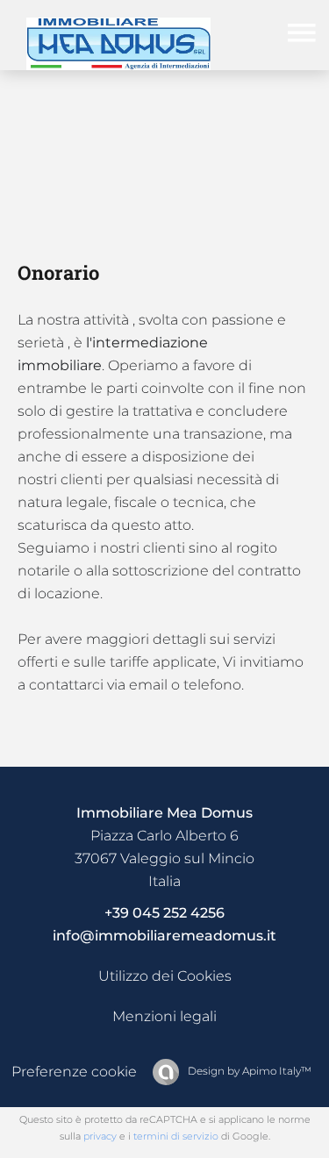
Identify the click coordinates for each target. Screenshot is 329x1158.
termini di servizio (175, 1136)
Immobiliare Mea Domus (164, 812)
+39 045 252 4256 (164, 912)
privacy (100, 1136)
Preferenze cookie (74, 1071)
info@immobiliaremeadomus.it (164, 935)
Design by (248, 1070)
